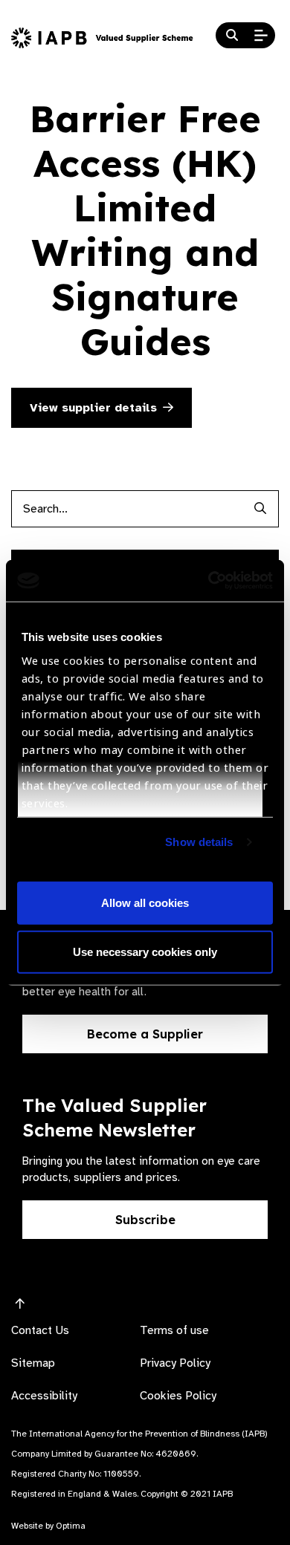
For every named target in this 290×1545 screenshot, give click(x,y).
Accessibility (44, 1395)
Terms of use (174, 1330)
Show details (199, 842)
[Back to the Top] (20, 1304)
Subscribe (145, 1219)
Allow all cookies (145, 903)
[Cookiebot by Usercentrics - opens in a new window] (208, 581)
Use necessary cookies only (145, 951)
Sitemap (33, 1363)
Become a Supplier (145, 1034)
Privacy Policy (175, 1363)
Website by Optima (48, 1525)
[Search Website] (232, 35)
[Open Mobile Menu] (261, 36)
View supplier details (93, 407)
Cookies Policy (178, 1395)
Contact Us (40, 1330)
